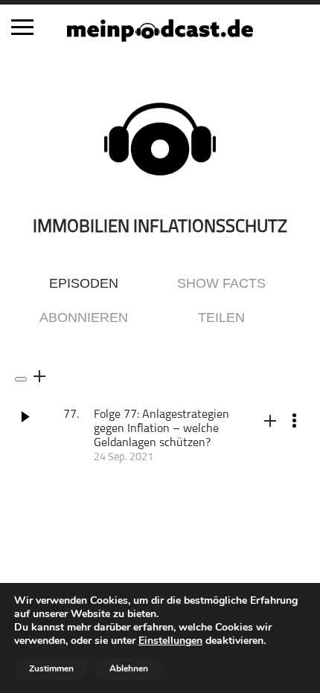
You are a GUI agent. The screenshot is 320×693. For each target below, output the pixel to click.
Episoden (83, 283)
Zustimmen (51, 668)
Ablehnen (128, 668)
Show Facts (221, 283)
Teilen (221, 317)
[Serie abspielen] (21, 379)
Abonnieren (83, 317)
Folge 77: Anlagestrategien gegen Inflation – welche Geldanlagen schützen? (161, 429)
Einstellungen (170, 641)
